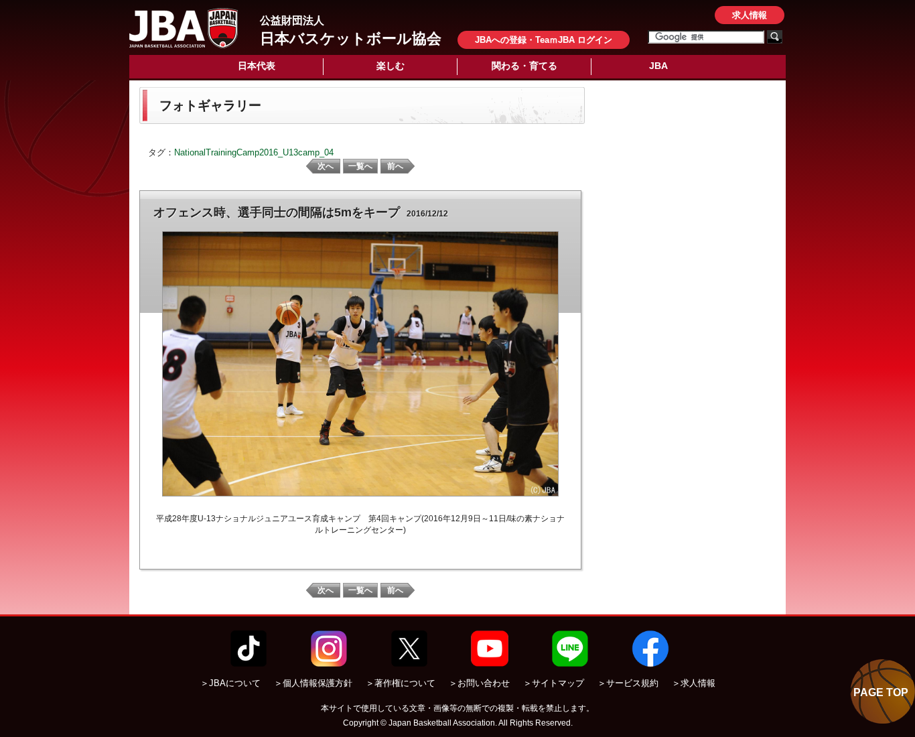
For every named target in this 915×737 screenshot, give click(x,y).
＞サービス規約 (627, 683)
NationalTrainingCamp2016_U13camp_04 (254, 152)
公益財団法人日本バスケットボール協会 (183, 28)
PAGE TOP (880, 692)
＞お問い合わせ (479, 683)
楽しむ (390, 65)
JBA (658, 65)
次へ (326, 166)
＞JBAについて (230, 683)
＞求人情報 (693, 683)
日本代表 (256, 65)
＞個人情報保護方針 (313, 683)
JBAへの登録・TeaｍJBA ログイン (543, 40)
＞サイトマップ (553, 683)
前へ (395, 166)
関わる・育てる (524, 65)
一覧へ (360, 166)
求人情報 (749, 15)
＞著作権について (400, 683)
